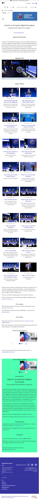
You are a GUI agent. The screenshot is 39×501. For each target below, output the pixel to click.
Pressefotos (19, 438)
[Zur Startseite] (2, 3)
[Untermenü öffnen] (30, 3)
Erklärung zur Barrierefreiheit (8, 485)
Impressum (3, 483)
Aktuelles (5, 10)
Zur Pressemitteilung (18, 425)
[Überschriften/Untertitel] (32, 78)
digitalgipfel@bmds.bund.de (8, 449)
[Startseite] (2, 10)
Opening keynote (5, 312)
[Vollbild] (35, 78)
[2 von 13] (20, 343)
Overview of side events (6, 299)
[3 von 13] (22, 343)
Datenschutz (4, 489)
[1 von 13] (19, 343)
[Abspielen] (19, 69)
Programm (29, 414)
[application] (19, 70)
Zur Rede (6, 429)
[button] (10, 336)
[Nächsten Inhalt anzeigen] (26, 344)
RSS (2, 480)
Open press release (8, 308)
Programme (30, 295)
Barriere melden (4, 487)
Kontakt (3, 482)
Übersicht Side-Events (30, 416)
